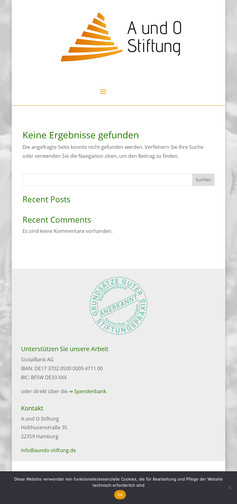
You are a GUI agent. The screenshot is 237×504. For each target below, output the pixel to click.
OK (120, 494)
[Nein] (229, 488)
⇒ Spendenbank (87, 391)
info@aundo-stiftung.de (48, 450)
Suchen (203, 180)
